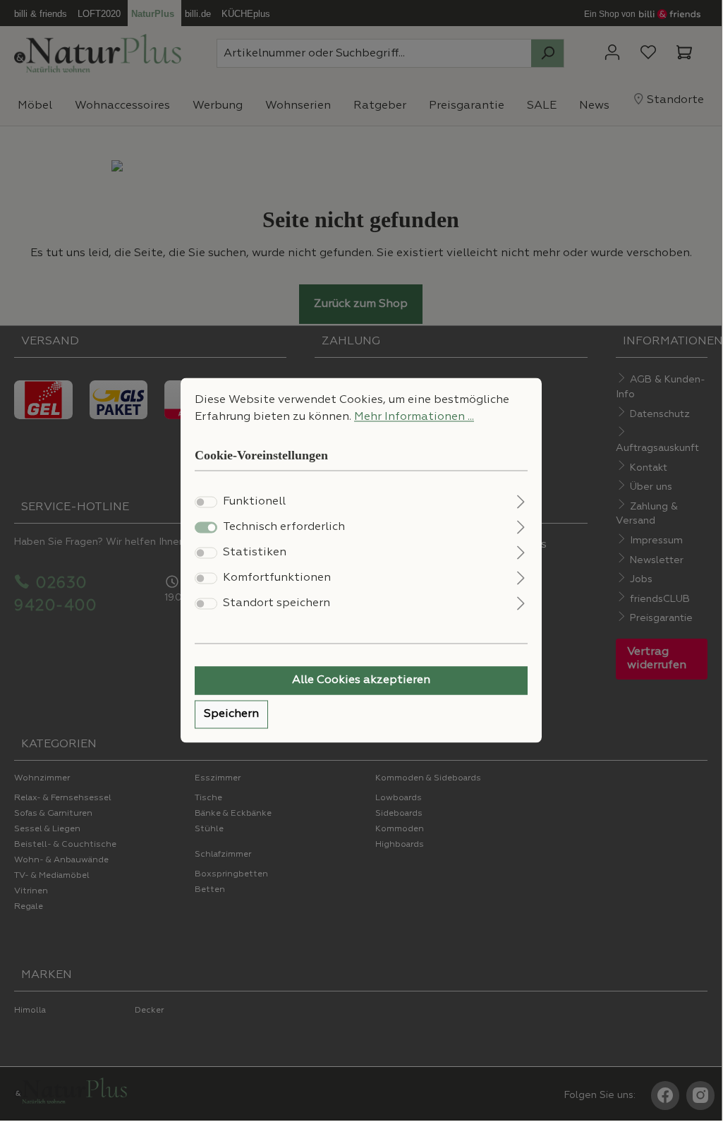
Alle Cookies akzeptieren (361, 681)
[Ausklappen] (521, 500)
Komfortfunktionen (277, 578)
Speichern (231, 714)
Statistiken (254, 553)
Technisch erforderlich (284, 527)
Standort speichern (276, 604)
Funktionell (254, 502)
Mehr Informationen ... (414, 417)
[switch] (206, 502)
